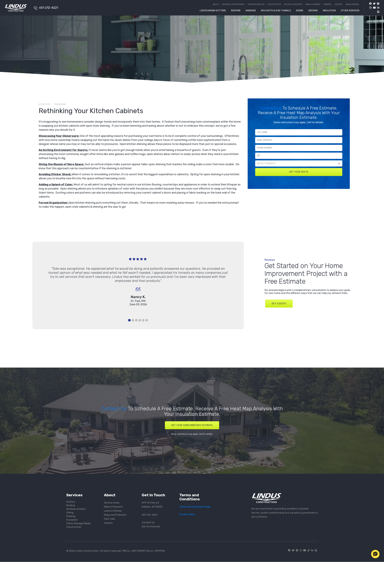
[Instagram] (370, 8)
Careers (327, 4)
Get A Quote (279, 303)
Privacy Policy (187, 514)
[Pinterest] (377, 4)
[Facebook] (370, 4)
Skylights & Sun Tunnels (276, 10)
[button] (375, 554)
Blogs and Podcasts (115, 514)
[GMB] (377, 12)
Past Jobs (109, 518)
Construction (73, 527)
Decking (313, 10)
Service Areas (111, 502)
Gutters (70, 501)
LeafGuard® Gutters (213, 10)
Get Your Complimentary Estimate (192, 425)
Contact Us (271, 108)
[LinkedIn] (377, 8)
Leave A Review (113, 510)
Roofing (235, 10)
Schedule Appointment (233, 4)
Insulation (329, 10)
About (216, 4)
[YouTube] (374, 8)
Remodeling (60, 104)
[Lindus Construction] (17, 8)
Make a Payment (312, 4)
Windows (251, 10)
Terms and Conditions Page (194, 506)
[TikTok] (308, 550)
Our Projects (274, 4)
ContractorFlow (256, 4)
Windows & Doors (76, 509)
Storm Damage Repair (78, 523)
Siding (299, 10)
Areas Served (352, 4)
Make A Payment (113, 506)
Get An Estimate (151, 526)
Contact (338, 4)
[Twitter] (373, 4)
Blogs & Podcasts (293, 4)
